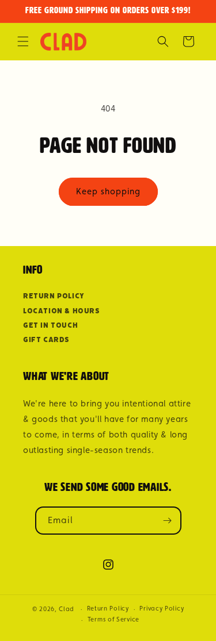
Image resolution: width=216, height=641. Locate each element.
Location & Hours (61, 311)
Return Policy (54, 296)
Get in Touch (50, 325)
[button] (23, 41)
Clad (66, 609)
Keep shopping (108, 191)
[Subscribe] (167, 520)
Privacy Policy (161, 608)
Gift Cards (46, 339)
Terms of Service (113, 619)
